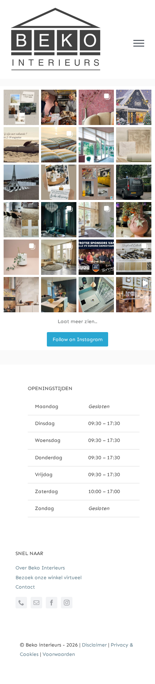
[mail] (36, 602)
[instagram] (66, 602)
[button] (21, 107)
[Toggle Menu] (139, 43)
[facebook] (51, 602)
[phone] (21, 602)
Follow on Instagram (78, 339)
